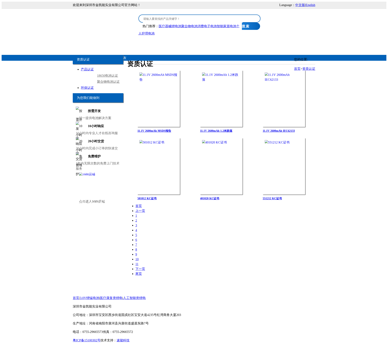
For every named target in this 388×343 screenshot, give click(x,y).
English (310, 5)
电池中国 (106, 178)
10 (137, 259)
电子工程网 (91, 178)
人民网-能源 (98, 195)
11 (136, 264)
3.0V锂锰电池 (112, 42)
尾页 (138, 273)
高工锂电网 (81, 189)
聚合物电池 (189, 26)
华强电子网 (87, 172)
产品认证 (87, 69)
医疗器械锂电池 (170, 26)
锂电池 (118, 178)
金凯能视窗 (263, 42)
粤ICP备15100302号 (86, 340)
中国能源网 (81, 195)
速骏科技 (123, 340)
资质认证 (212, 42)
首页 (88, 42)
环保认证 (87, 87)
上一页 (140, 210)
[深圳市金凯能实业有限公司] (103, 21)
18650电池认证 (107, 75)
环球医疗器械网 (94, 201)
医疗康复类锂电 (148, 42)
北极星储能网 (116, 189)
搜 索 (245, 26)
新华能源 (113, 195)
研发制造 (237, 42)
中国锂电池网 (116, 183)
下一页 (140, 269)
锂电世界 (99, 183)
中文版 (300, 5)
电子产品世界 (105, 172)
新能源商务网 (103, 207)
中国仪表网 (85, 207)
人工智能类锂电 (183, 42)
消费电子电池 (207, 26)
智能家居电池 (226, 26)
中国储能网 (98, 189)
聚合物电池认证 (108, 81)
